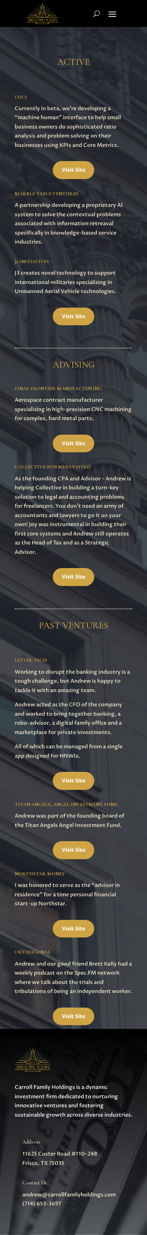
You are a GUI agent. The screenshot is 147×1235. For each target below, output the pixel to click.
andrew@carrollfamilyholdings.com (69, 1194)
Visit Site (73, 169)
